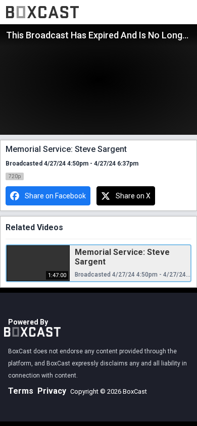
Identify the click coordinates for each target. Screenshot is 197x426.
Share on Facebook (55, 196)
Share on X (133, 196)
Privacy (51, 391)
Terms (20, 391)
